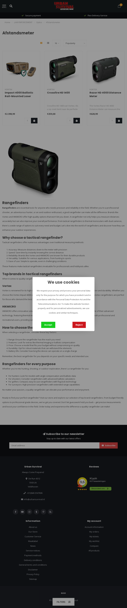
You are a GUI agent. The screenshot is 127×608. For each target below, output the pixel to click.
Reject (79, 324)
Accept (48, 324)
